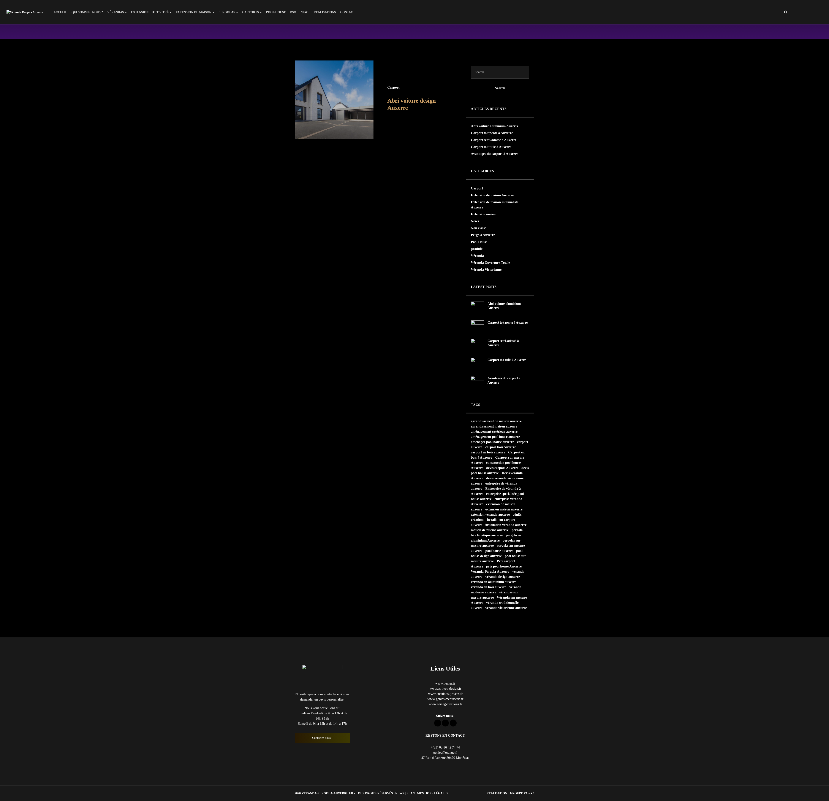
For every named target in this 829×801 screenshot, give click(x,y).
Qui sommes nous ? (87, 12)
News (305, 12)
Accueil (60, 12)
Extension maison (484, 214)
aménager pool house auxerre (492, 442)
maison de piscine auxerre (490, 530)
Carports (250, 12)
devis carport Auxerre (502, 468)
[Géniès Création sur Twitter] (811, 12)
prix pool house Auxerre (504, 566)
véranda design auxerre (502, 576)
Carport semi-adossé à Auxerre (493, 140)
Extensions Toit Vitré (150, 12)
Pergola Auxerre (483, 235)
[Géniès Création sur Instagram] (819, 12)
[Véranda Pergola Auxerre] (24, 12)
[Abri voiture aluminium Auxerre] (477, 308)
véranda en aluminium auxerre (493, 582)
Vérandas (115, 12)
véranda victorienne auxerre (506, 608)
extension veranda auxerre (490, 514)
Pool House (276, 12)
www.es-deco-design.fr (445, 688)
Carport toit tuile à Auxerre (491, 147)
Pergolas (226, 12)
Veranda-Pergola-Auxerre (490, 571)
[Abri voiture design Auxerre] (334, 99)
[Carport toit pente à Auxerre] (477, 327)
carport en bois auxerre (488, 452)
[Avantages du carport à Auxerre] (477, 382)
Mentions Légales (432, 793)
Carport (393, 87)
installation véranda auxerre (506, 525)
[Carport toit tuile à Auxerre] (477, 364)
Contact (347, 12)
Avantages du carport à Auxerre (494, 154)
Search (500, 88)
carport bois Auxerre (500, 447)
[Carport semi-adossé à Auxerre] (477, 345)
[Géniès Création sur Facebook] (803, 12)
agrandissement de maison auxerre (496, 421)
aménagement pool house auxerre (495, 437)
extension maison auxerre (503, 509)
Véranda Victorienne (486, 269)
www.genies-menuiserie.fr (445, 699)
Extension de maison (193, 12)
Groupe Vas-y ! (522, 793)
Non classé (478, 228)
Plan (411, 793)
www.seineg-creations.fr (445, 704)
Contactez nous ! (322, 737)
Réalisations (325, 12)
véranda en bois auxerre (488, 587)
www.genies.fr (445, 683)
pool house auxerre (499, 551)
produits (477, 249)
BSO (293, 12)
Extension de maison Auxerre (492, 195)
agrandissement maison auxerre (494, 426)
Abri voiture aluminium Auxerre (495, 126)
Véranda (477, 255)
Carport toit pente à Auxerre (492, 133)
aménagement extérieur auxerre (494, 431)
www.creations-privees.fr (445, 694)
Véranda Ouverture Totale (490, 262)
